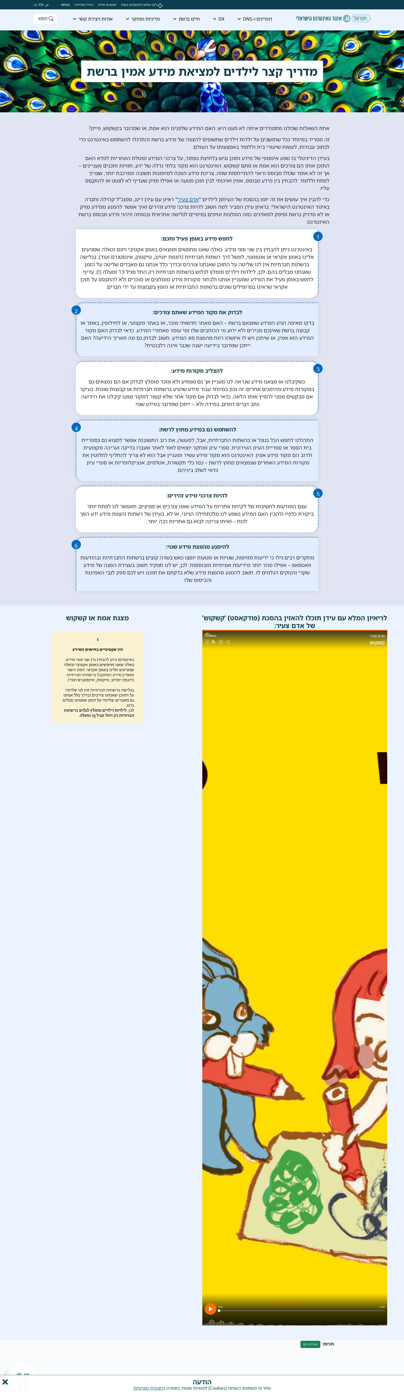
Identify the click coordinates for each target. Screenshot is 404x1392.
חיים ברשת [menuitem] (189, 19)
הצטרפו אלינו (107, 4)
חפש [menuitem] (42, 18)
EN (41, 4)
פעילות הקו (310, 1344)
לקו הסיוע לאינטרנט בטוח (139, 4)
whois (65, 4)
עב (35, 4)
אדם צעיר (188, 199)
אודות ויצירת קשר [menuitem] (95, 19)
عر (47, 4)
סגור (4, 1382)
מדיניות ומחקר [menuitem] (145, 19)
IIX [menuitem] (221, 19)
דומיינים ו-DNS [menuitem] (257, 19)
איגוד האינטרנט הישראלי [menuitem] (333, 17)
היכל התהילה (84, 4)
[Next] (134, 677)
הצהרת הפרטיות (148, 1388)
